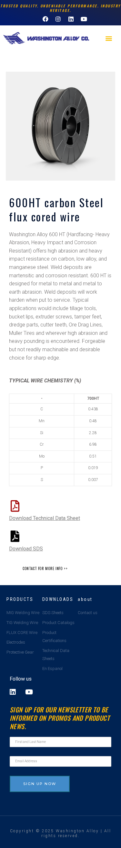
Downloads (58, 599)
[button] (108, 38)
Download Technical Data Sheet (44, 518)
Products (19, 599)
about (85, 599)
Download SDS (26, 549)
